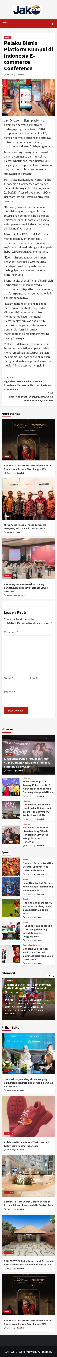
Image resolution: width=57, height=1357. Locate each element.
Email (34, 678)
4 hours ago (11, 1150)
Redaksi (21, 74)
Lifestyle (9, 1070)
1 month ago (31, 874)
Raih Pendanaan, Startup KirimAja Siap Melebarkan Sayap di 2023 (31, 396)
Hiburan (8, 754)
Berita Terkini (29, 945)
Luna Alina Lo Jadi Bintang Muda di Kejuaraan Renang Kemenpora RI (38, 886)
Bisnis (7, 37)
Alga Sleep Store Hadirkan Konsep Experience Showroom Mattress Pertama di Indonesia (27, 383)
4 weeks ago (31, 845)
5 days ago (11, 473)
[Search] (52, 24)
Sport (25, 860)
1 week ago (11, 532)
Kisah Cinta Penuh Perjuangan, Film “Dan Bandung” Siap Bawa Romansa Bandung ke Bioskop (27, 762)
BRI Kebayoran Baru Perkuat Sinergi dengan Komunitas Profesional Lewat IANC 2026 (26, 588)
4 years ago (12, 74)
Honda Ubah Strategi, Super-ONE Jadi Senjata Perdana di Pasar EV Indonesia (26, 988)
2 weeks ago (12, 595)
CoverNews (26, 1351)
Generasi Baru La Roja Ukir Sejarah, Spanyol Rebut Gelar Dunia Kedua (38, 867)
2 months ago (31, 917)
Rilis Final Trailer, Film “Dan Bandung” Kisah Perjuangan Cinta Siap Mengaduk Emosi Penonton (35, 834)
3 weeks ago (31, 819)
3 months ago (31, 963)
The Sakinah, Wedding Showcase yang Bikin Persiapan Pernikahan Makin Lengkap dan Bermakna (28, 1083)
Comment (11, 632)
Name (8, 678)
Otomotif (10, 980)
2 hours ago (11, 1090)
